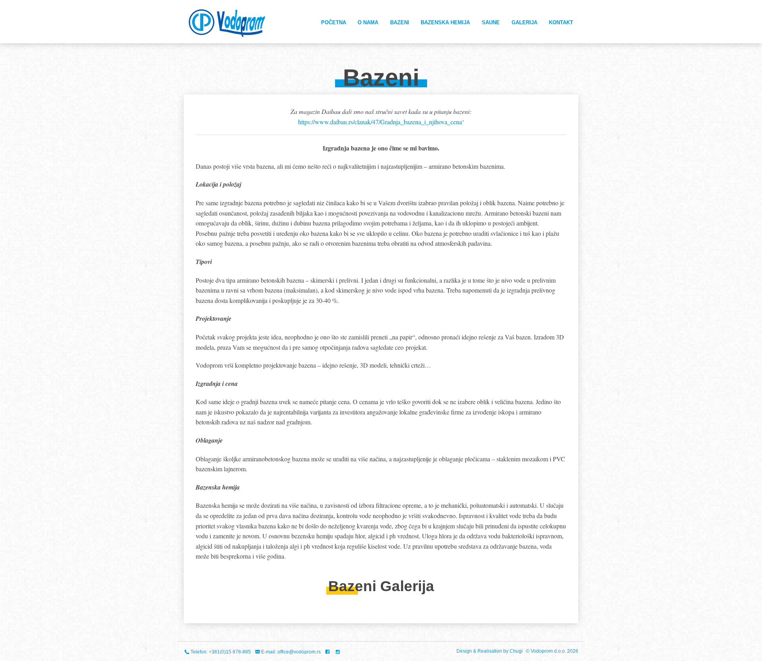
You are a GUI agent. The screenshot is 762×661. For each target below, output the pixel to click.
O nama (368, 22)
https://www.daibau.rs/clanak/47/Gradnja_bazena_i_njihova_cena (380, 122)
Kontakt (561, 22)
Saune (491, 22)
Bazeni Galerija (381, 586)
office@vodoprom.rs (299, 652)
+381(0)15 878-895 (230, 652)
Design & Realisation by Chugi (490, 651)
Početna (333, 22)
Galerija (524, 22)
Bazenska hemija (445, 22)
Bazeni (399, 22)
